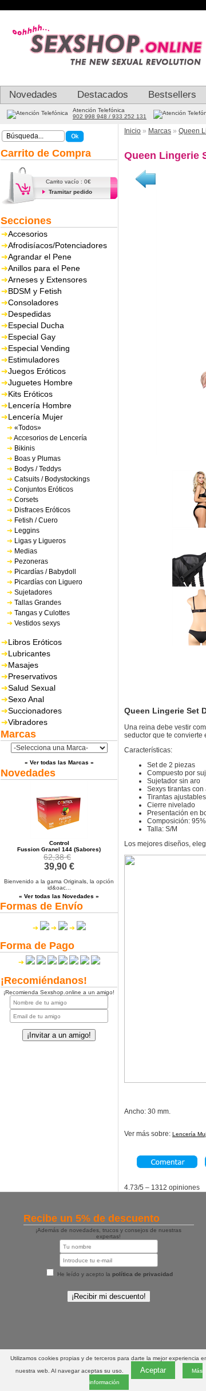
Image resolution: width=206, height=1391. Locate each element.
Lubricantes (29, 653)
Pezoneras (31, 561)
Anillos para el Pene (44, 268)
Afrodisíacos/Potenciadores (57, 245)
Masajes (23, 664)
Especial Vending (39, 348)
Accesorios (27, 233)
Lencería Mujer (35, 416)
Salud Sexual (32, 687)
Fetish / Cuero (36, 520)
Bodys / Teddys (37, 469)
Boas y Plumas (37, 459)
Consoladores (33, 302)
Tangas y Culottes (42, 613)
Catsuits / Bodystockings (52, 479)
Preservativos (32, 676)
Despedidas (29, 313)
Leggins (26, 531)
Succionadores (35, 710)
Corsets (26, 500)
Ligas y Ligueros (40, 541)
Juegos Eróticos (37, 371)
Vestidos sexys (37, 623)
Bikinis (24, 448)
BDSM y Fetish (35, 291)
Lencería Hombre (40, 405)
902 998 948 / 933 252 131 (109, 116)
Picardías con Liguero (48, 582)
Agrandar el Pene (40, 256)
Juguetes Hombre (40, 382)
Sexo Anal (26, 699)
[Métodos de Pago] (59, 962)
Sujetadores (33, 592)
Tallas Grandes (37, 603)
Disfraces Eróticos (42, 510)
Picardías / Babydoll (45, 572)
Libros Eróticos (35, 642)
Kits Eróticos (30, 393)
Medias (25, 551)
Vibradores (27, 722)
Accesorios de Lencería (50, 438)
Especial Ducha (36, 325)
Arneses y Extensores (47, 279)
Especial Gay (32, 336)
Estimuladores (34, 359)
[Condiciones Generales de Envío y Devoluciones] (41, 928)
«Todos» (27, 428)
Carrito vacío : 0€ (68, 181)
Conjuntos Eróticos (43, 489)
